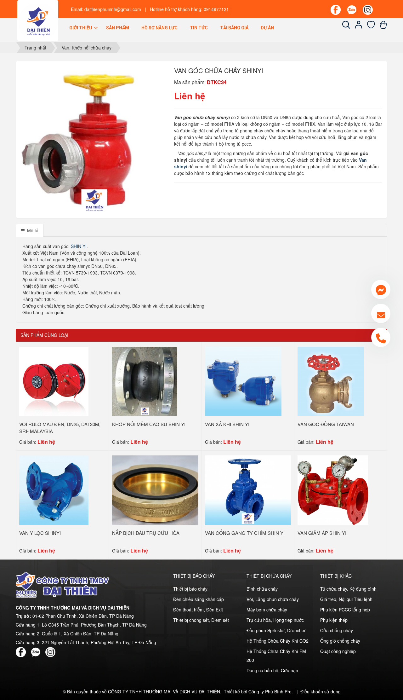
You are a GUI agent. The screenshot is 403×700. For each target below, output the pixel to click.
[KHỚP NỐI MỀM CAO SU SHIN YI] (145, 380)
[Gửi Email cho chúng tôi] (380, 313)
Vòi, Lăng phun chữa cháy (273, 599)
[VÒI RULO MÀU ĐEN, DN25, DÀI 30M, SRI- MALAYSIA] (53, 380)
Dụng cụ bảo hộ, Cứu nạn (272, 670)
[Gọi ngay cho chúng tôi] (380, 337)
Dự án (267, 27)
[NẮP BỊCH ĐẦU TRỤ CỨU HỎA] (155, 489)
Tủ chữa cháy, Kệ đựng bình (348, 589)
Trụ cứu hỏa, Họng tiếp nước (275, 620)
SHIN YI (79, 246)
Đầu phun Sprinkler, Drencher (276, 630)
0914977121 (216, 9)
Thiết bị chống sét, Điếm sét (201, 620)
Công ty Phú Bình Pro (270, 691)
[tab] (29, 230)
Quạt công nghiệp (338, 651)
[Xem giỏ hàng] (383, 27)
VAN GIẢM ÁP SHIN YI (322, 532)
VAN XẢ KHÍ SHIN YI (227, 424)
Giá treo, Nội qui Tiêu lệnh (346, 599)
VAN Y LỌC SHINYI (40, 532)
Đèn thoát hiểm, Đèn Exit (198, 609)
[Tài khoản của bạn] (359, 27)
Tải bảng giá (234, 27)
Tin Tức (199, 27)
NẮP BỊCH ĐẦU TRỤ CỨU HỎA (145, 532)
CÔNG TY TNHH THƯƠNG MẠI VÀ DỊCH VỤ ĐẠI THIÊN (164, 691)
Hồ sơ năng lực (159, 27)
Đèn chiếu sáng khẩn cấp (198, 599)
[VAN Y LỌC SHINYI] (53, 489)
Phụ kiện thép (334, 620)
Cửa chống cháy (336, 630)
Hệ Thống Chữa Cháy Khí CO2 (278, 641)
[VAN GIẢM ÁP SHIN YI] (333, 489)
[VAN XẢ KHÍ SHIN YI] (243, 380)
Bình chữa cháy (262, 589)
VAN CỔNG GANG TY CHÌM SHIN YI (245, 532)
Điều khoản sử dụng (320, 691)
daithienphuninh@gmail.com (112, 9)
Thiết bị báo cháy (190, 589)
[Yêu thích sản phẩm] (371, 27)
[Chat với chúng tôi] (380, 289)
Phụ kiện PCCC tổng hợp (345, 609)
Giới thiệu (81, 27)
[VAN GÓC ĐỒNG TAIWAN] (331, 380)
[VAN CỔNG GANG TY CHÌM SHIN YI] (248, 489)
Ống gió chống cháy (340, 641)
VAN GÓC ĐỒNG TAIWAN (326, 424)
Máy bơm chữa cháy (267, 609)
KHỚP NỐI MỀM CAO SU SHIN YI (148, 424)
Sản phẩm (117, 27)
